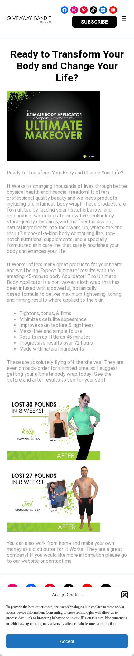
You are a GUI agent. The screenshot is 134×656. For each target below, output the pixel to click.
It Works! (17, 186)
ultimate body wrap (56, 374)
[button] (125, 595)
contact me (59, 561)
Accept (67, 641)
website (30, 561)
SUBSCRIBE (94, 22)
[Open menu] (123, 18)
